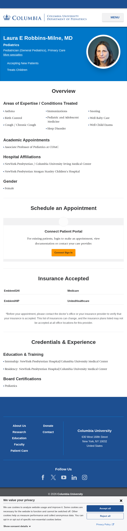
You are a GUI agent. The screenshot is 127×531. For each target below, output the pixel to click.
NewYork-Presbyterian (63, 407)
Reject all (105, 516)
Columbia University (70, 494)
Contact (48, 432)
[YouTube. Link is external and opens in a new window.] (63, 477)
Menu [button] (115, 17)
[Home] (44, 17)
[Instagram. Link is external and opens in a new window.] (84, 477)
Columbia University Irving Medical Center (63, 4)
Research (19, 432)
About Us (19, 425)
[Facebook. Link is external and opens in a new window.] (43, 477)
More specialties (12, 54)
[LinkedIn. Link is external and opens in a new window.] (74, 477)
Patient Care (19, 450)
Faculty (19, 444)
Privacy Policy (103, 524)
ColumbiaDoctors (102, 406)
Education (19, 438)
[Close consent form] (121, 500)
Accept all (105, 508)
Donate (48, 425)
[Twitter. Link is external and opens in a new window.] (53, 477)
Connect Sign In (63, 252)
